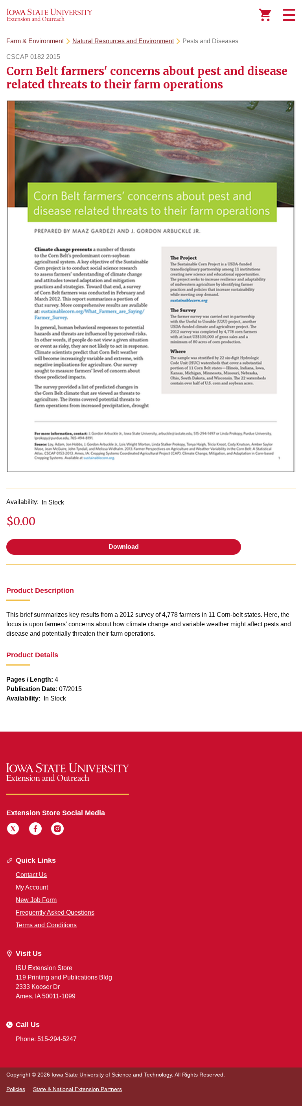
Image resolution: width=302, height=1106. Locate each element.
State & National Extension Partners (77, 1089)
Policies (15, 1089)
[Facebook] (35, 830)
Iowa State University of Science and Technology (112, 1074)
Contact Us (31, 874)
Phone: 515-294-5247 (46, 1039)
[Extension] (49, 15)
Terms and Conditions (46, 925)
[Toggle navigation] (288, 15)
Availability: (22, 502)
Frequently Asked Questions (55, 912)
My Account (32, 887)
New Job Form (36, 900)
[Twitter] (13, 830)
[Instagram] (57, 830)
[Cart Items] (265, 15)
